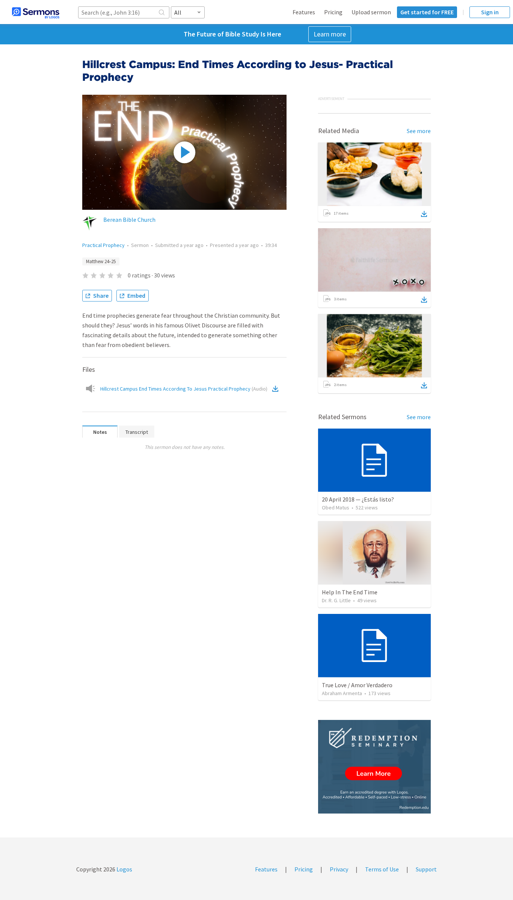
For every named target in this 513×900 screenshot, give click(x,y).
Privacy (339, 869)
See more (419, 131)
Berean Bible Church (129, 219)
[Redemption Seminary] (374, 767)
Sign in (490, 12)
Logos (123, 869)
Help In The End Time (349, 592)
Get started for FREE (427, 12)
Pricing (333, 12)
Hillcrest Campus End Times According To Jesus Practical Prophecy (183, 388)
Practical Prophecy (103, 245)
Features (304, 12)
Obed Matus (335, 507)
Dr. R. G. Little (336, 600)
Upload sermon (371, 12)
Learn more (330, 34)
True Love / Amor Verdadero (357, 685)
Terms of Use (382, 869)
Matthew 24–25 (101, 261)
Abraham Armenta (342, 693)
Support (426, 869)
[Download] (424, 214)
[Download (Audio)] (277, 388)
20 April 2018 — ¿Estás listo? (358, 499)
